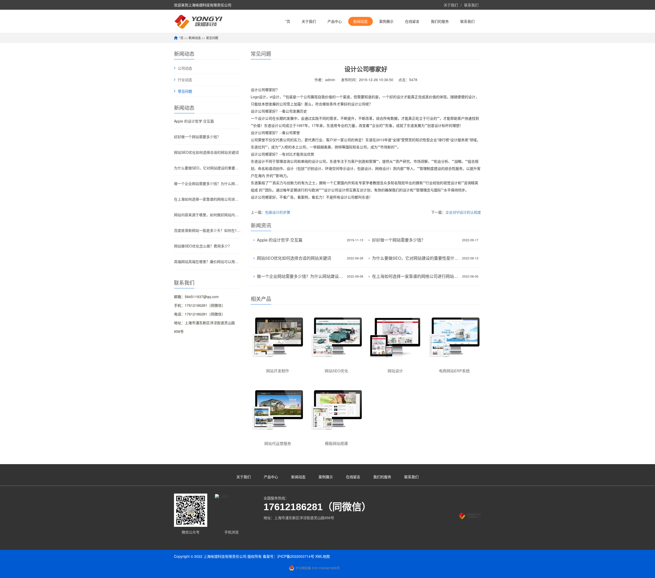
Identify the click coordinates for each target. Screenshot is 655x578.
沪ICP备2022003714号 (295, 556)
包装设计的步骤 (277, 212)
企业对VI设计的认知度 (463, 212)
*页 (287, 21)
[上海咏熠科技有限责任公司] (198, 21)
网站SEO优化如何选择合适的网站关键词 (206, 152)
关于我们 (451, 4)
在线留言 (412, 21)
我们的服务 (440, 21)
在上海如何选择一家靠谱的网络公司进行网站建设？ (207, 199)
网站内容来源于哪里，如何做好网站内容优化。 (207, 214)
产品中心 (335, 21)
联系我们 (471, 4)
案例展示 (386, 21)
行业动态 (185, 79)
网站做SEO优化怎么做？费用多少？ (203, 245)
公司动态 (185, 68)
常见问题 (212, 38)
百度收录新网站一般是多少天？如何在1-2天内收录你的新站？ (207, 230)
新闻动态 (360, 21)
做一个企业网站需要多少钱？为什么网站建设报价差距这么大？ (207, 183)
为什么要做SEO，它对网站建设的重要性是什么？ (207, 167)
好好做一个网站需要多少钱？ (197, 136)
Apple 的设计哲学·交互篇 (194, 121)
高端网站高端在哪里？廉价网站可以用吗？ (207, 261)
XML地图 (322, 556)
